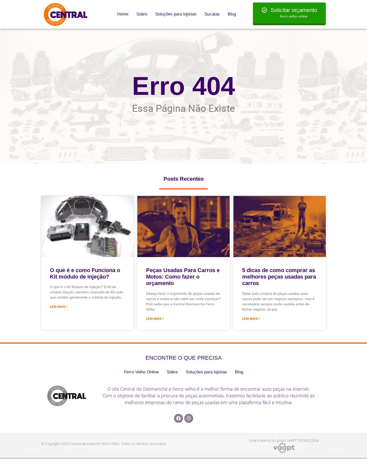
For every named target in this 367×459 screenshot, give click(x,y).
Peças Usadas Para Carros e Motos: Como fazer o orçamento (183, 277)
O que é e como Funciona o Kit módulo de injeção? (85, 273)
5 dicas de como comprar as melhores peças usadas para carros (279, 277)
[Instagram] (188, 418)
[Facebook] (178, 418)
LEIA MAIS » (58, 306)
